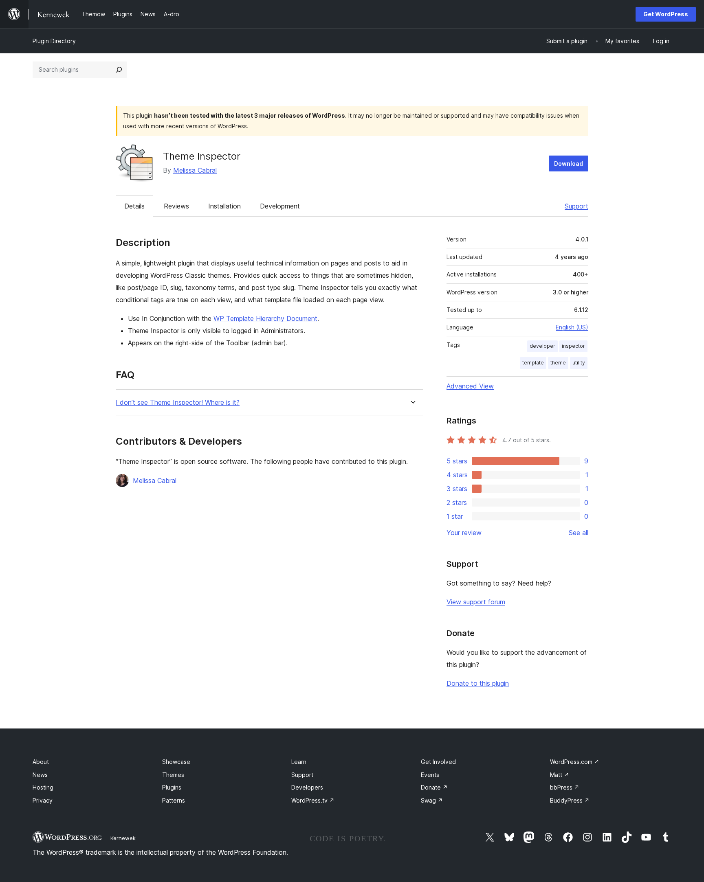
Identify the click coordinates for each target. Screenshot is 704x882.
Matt (559, 774)
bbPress (564, 787)
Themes (173, 774)
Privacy (43, 800)
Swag (432, 800)
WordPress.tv (312, 800)
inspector (573, 346)
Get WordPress (665, 14)
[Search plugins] (119, 69)
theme (558, 363)
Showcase (176, 761)
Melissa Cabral (195, 170)
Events (430, 774)
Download (568, 163)
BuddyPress (570, 800)
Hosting (43, 787)
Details (134, 206)
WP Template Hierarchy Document (265, 318)
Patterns (173, 800)
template (533, 363)
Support (576, 206)
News (40, 774)
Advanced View (470, 386)
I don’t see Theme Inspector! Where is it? (178, 402)
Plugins (171, 787)
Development (280, 206)
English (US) (572, 327)
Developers (307, 787)
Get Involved (438, 761)
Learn (298, 761)
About (41, 761)
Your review (464, 533)
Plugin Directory (54, 40)
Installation (224, 206)
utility (578, 363)
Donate (434, 787)
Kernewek (123, 838)
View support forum (476, 602)
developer (542, 346)
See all (578, 533)
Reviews (176, 206)
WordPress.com (574, 761)
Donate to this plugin (478, 683)
